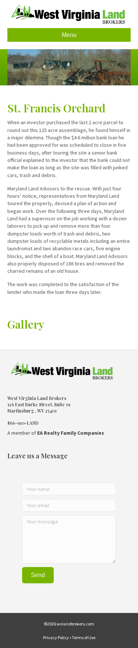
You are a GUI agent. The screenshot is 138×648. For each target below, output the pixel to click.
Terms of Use (83, 637)
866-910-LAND (23, 423)
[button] (38, 575)
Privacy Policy (56, 637)
